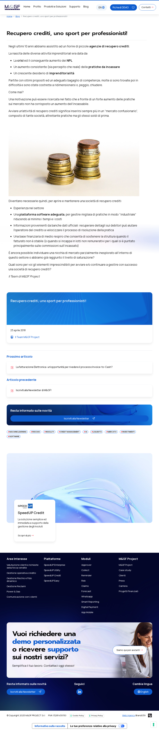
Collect (85, 570)
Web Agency (128, 715)
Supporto (74, 6)
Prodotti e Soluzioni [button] (55, 6)
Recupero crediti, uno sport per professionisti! (48, 301)
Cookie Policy (78, 716)
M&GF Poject (125, 565)
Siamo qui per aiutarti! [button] (128, 650)
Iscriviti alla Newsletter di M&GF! (34, 390)
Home (27, 6)
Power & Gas (13, 591)
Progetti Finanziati (128, 591)
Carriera (123, 586)
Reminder (86, 575)
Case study (125, 570)
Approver (86, 565)
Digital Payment (89, 607)
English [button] (144, 691)
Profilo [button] (37, 6)
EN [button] (100, 7)
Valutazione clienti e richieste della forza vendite (23, 566)
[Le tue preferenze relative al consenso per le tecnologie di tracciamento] (154, 725)
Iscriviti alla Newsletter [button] (77, 418)
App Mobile (87, 612)
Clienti (122, 575)
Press (122, 580)
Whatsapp (87, 596)
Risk (83, 580)
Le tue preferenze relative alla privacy (93, 726)
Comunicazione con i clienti (22, 596)
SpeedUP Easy (51, 580)
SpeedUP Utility (52, 570)
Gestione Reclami (16, 586)
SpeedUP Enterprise (54, 565)
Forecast (86, 591)
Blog (86, 6)
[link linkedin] (79, 691)
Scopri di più (24, 535)
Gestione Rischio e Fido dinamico (19, 580)
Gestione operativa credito (21, 573)
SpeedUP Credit (52, 575)
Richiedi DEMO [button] (121, 7)
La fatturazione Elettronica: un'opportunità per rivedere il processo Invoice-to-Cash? (64, 367)
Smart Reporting (90, 601)
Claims (85, 586)
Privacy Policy (97, 716)
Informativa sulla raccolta (50, 726)
